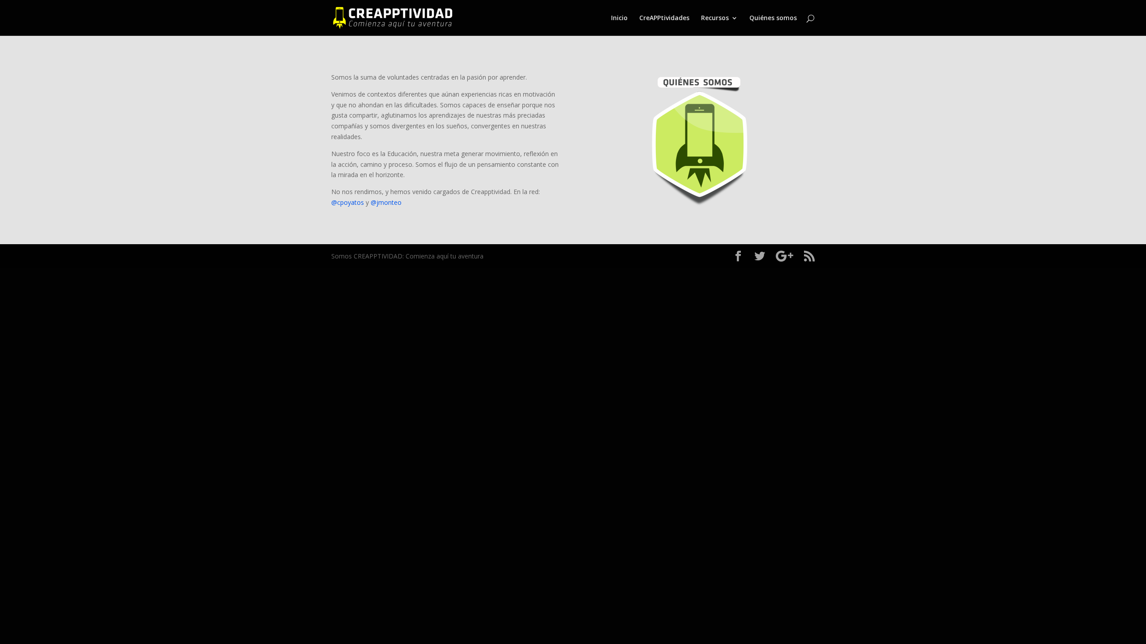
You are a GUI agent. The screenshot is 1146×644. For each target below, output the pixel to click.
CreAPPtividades (664, 18)
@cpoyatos (347, 202)
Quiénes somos (773, 18)
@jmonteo (386, 202)
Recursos (715, 18)
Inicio (619, 18)
